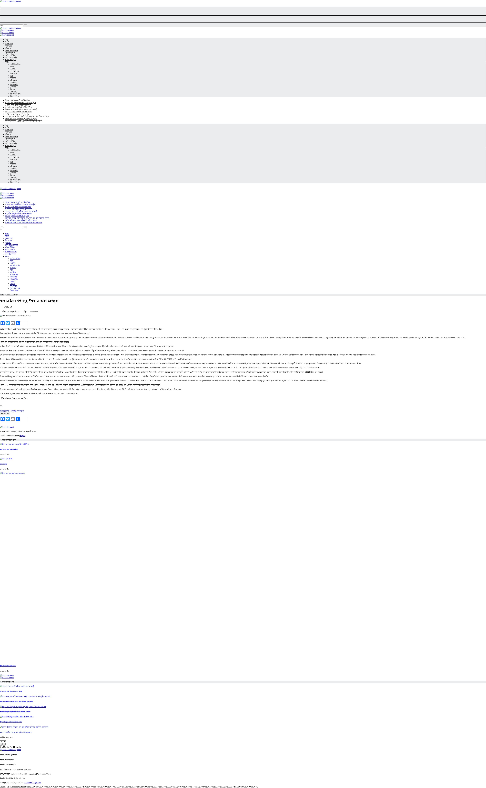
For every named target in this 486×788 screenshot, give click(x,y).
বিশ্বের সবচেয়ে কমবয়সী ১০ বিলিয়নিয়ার (17, 100)
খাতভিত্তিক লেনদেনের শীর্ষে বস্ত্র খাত (17, 114)
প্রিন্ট (25, 311)
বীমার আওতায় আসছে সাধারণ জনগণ (8, 666)
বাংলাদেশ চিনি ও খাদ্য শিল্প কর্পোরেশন (12, 411)
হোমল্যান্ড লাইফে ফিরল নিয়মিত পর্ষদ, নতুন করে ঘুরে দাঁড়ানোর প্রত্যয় (27, 116)
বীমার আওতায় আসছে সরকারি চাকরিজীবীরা (9, 449)
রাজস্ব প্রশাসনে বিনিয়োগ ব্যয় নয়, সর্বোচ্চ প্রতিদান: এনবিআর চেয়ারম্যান (16, 732)
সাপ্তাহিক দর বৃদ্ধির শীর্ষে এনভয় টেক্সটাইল (18, 112)
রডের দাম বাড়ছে (3, 464)
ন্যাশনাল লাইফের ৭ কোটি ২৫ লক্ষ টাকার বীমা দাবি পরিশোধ (23, 121)
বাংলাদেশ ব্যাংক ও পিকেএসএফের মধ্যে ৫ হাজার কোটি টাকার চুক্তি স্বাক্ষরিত (16, 701)
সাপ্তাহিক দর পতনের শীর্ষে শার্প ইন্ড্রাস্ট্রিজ (18, 107)
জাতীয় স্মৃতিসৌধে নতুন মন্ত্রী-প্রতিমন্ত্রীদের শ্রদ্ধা (21, 118)
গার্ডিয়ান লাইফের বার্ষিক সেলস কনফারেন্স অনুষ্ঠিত (20, 103)
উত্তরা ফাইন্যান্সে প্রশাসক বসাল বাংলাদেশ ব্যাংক (11, 722)
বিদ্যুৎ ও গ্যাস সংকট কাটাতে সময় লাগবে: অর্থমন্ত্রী (21, 109)
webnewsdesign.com (32, 782)
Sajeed (22, 436)
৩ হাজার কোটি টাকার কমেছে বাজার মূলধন (18, 105)
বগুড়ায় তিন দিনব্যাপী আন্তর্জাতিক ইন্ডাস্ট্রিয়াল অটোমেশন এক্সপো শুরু (15, 711)
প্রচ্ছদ (2, 295)
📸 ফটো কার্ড (5, 413)
